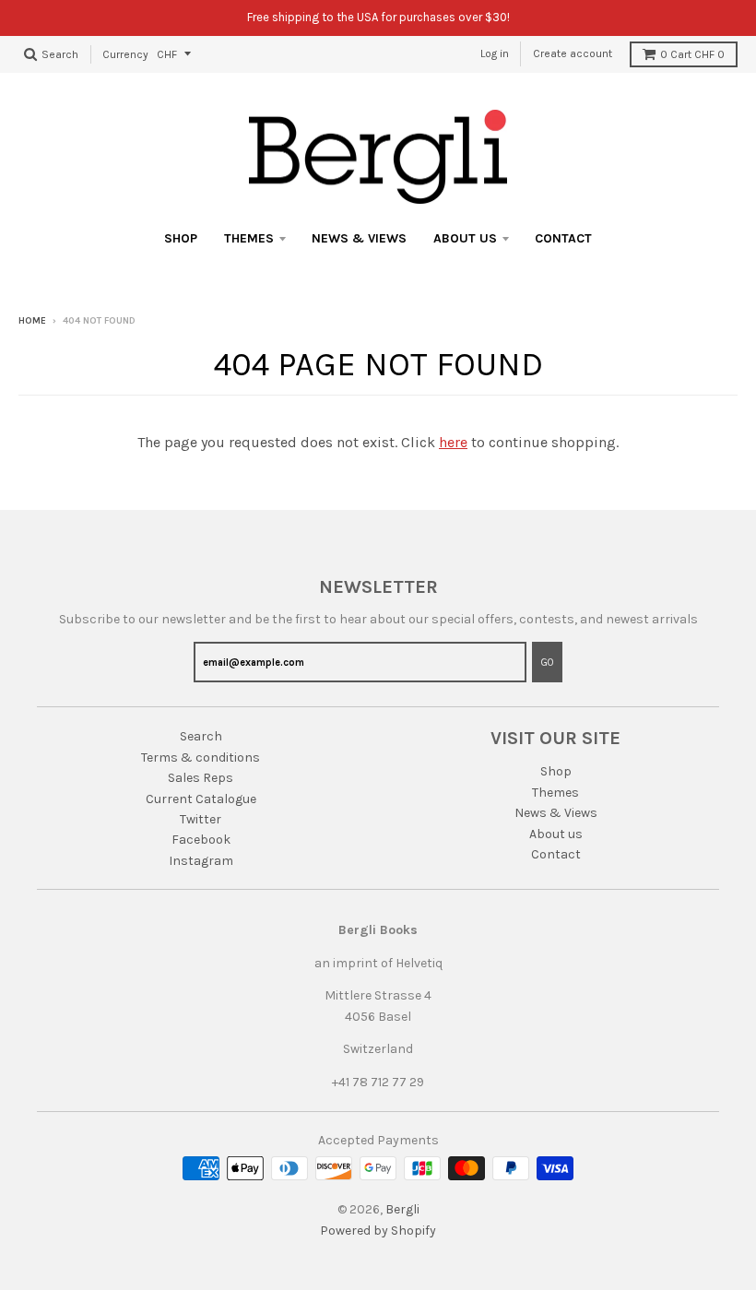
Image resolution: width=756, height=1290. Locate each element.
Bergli (402, 1209)
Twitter (200, 819)
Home (32, 320)
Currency (125, 53)
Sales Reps (200, 778)
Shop (180, 238)
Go (547, 663)
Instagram (201, 861)
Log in (494, 53)
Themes (249, 238)
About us (465, 238)
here (453, 442)
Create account (572, 53)
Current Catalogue (201, 799)
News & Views (359, 238)
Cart (692, 54)
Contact (563, 238)
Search (201, 736)
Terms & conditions (200, 757)
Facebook (200, 839)
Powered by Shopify (378, 1230)
